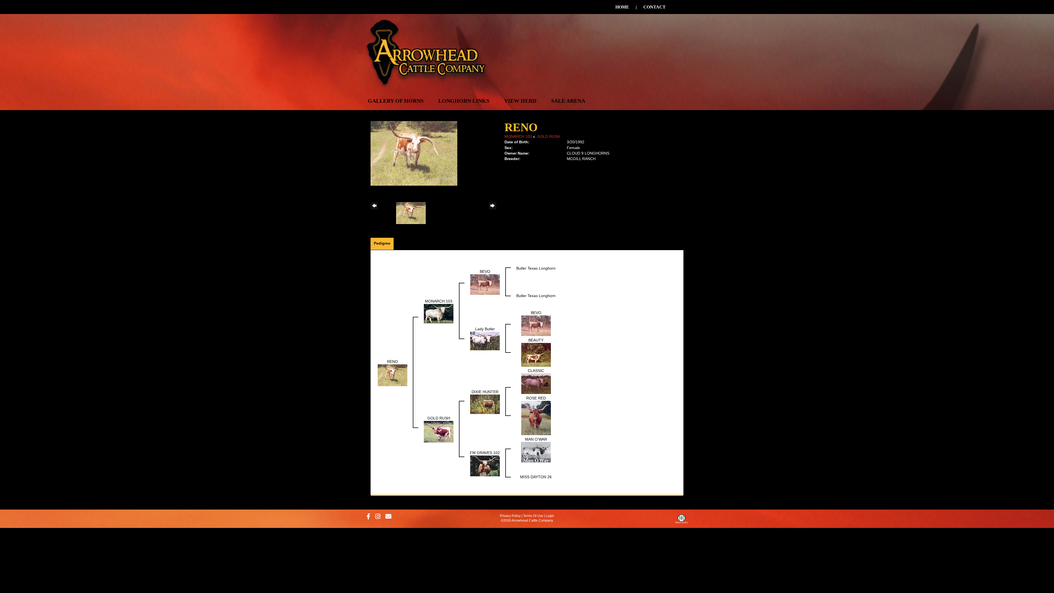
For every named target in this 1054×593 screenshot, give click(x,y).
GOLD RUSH (548, 136)
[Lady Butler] (485, 341)
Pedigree (382, 243)
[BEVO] (485, 284)
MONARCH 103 (518, 136)
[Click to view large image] (414, 153)
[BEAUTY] (536, 354)
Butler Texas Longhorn (536, 268)
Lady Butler (485, 329)
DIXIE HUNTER (485, 392)
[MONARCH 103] (438, 313)
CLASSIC (536, 370)
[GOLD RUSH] (438, 431)
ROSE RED (536, 398)
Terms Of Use (533, 516)
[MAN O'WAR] (536, 452)
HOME (622, 7)
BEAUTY (535, 340)
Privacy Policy (510, 516)
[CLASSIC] (536, 383)
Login (550, 516)
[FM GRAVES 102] (485, 465)
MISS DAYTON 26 (536, 477)
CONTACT (654, 7)
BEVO (485, 271)
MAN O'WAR (536, 439)
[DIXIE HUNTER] (485, 404)
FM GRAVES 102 (485, 453)
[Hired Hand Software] (681, 520)
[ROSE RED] (536, 417)
